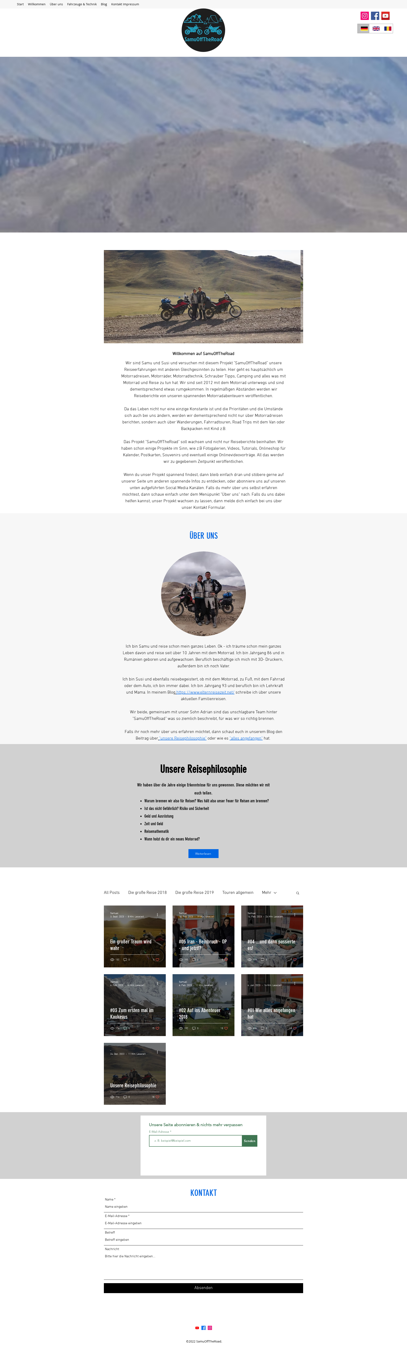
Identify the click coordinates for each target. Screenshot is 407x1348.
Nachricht (112, 1249)
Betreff (110, 1232)
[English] (375, 28)
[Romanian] (387, 28)
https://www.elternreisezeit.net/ (205, 692)
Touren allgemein (238, 892)
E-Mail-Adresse (159, 1131)
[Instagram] (365, 16)
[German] (363, 28)
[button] (82, 4)
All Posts (112, 892)
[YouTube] (385, 16)
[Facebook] (375, 16)
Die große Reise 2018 (147, 892)
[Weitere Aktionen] (158, 914)
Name (109, 1199)
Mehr (266, 892)
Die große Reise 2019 (194, 892)
